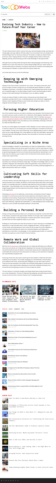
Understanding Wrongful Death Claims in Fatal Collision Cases (31, 467)
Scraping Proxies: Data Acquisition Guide (23, 453)
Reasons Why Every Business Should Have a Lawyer (26, 460)
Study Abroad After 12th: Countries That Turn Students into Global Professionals (10, 299)
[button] (2, 1)
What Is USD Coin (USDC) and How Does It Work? (25, 439)
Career (10, 20)
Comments (17, 309)
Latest (11, 309)
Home (3, 20)
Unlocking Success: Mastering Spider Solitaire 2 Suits (28, 432)
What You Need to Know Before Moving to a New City (27, 398)
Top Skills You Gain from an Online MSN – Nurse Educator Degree (28, 299)
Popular (4, 309)
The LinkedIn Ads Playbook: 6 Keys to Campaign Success (45, 298)
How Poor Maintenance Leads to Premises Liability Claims (29, 426)
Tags (22, 309)
